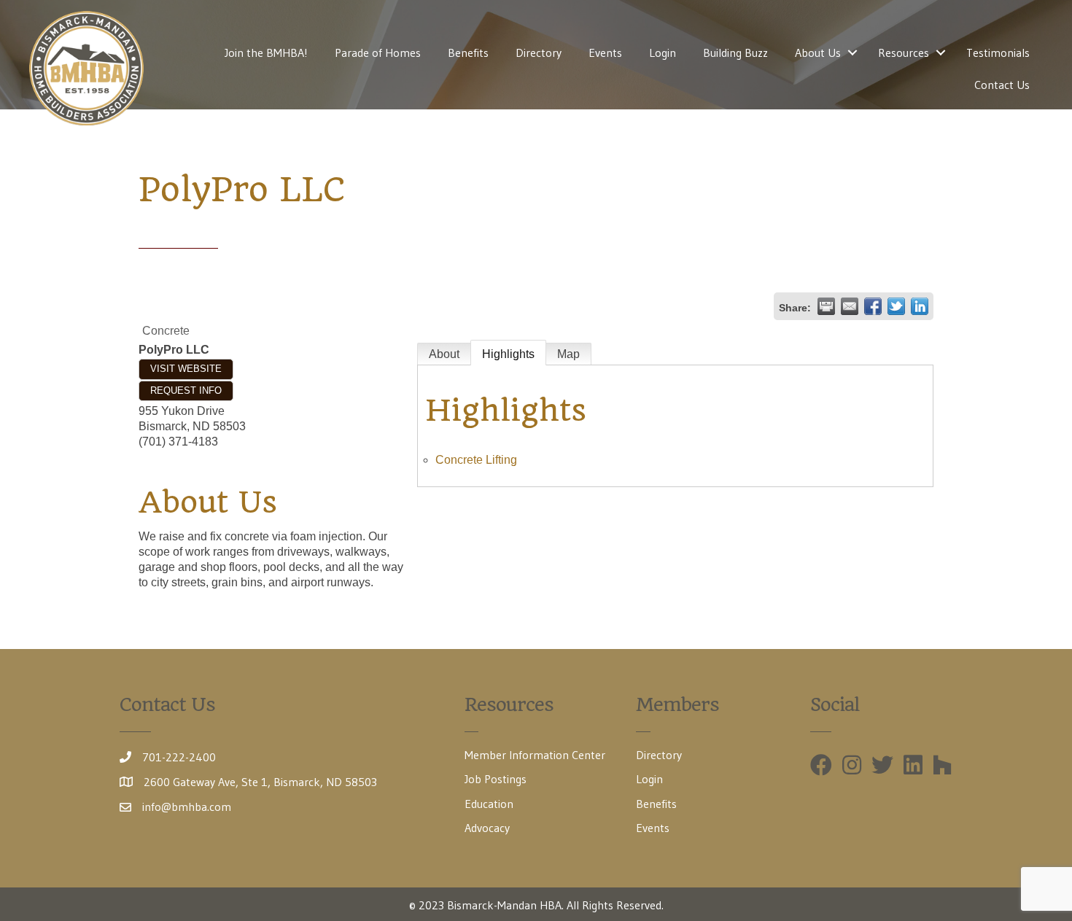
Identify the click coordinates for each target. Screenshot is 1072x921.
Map (568, 354)
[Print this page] (826, 306)
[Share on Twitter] (896, 306)
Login (662, 52)
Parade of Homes (378, 52)
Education (489, 803)
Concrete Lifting (476, 460)
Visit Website (186, 368)
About (444, 354)
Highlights (508, 354)
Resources (903, 52)
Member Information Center (535, 754)
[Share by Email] (849, 306)
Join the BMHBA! (266, 52)
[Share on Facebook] (873, 306)
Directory (539, 52)
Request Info (186, 390)
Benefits (468, 52)
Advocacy (487, 827)
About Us (818, 52)
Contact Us (1002, 84)
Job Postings (496, 779)
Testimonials (998, 52)
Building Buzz (735, 52)
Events (605, 52)
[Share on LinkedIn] (919, 306)
